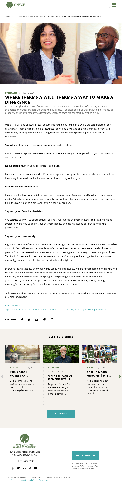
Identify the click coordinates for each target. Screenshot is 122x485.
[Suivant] (119, 376)
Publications (13, 93)
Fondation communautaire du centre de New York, (46, 309)
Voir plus (61, 413)
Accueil (8, 16)
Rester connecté (85, 455)
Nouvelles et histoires (37, 16)
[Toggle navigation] (114, 5)
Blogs (90, 368)
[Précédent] (3, 376)
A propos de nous (19, 16)
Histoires (53, 368)
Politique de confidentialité (22, 480)
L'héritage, (80, 309)
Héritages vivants (97, 309)
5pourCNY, (11, 309)
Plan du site (44, 480)
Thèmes (14, 368)
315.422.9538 (27, 460)
